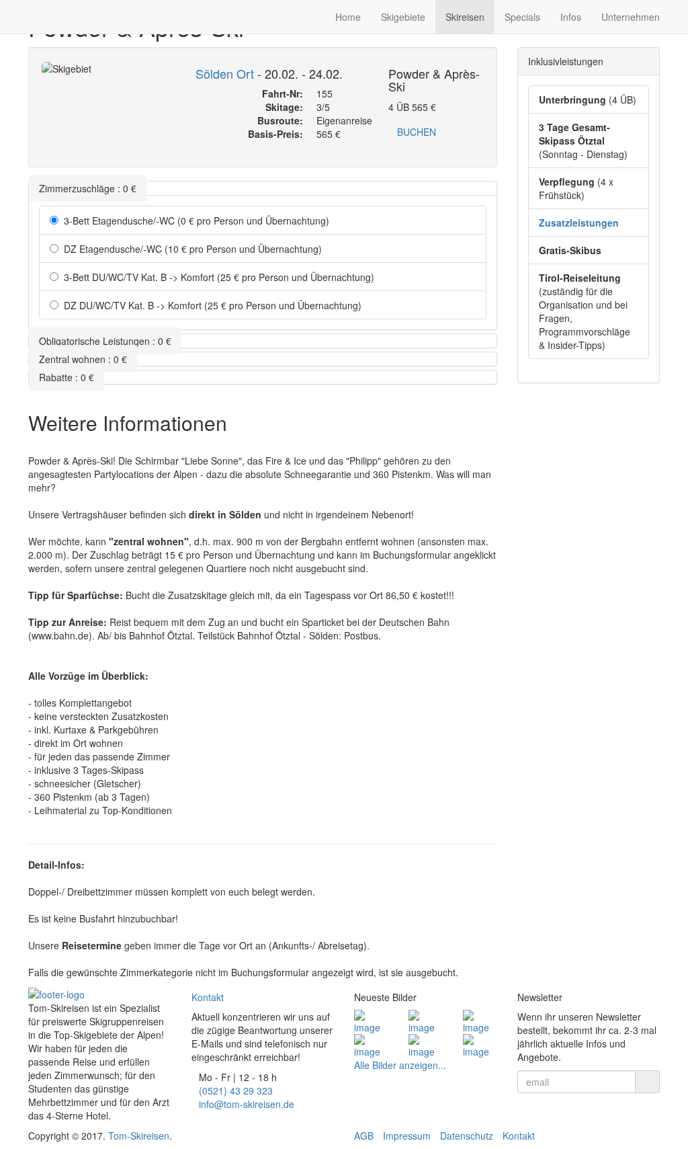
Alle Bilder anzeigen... (400, 1065)
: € (87, 188)
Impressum (407, 1135)
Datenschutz (466, 1135)
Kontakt (207, 997)
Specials (522, 17)
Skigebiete (403, 17)
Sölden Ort (225, 73)
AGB (364, 1135)
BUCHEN (416, 131)
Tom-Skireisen (138, 1135)
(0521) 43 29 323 (236, 1090)
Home (348, 17)
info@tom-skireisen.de (246, 1104)
